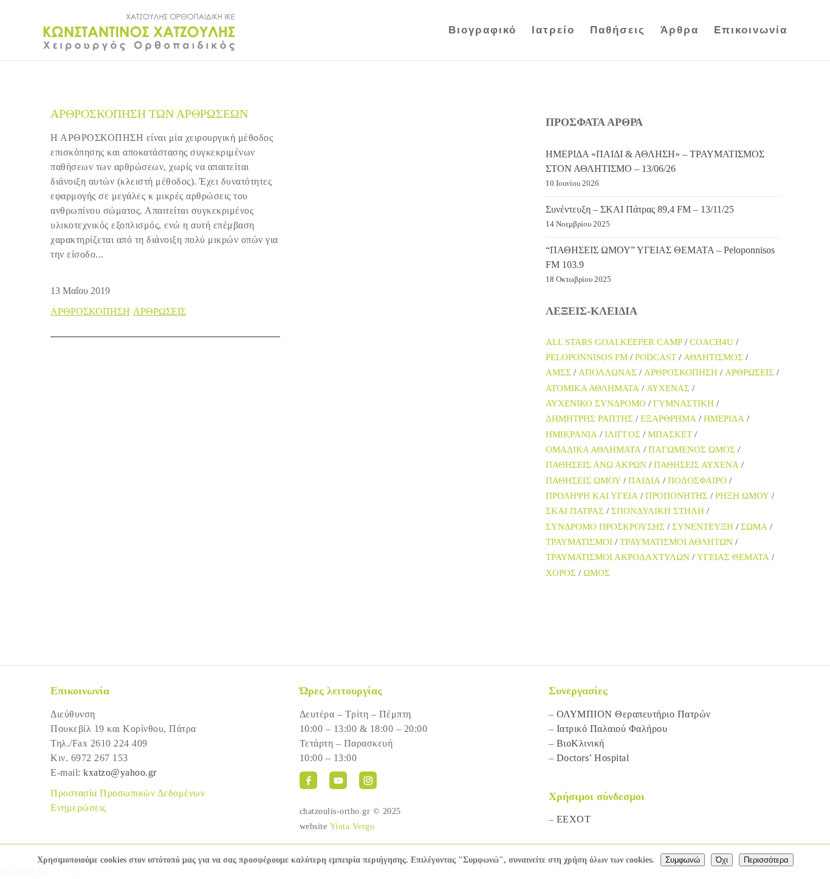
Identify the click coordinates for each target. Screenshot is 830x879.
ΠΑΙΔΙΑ (644, 480)
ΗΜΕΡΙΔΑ (724, 418)
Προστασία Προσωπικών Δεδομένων (127, 793)
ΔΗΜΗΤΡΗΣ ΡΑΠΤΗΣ (589, 418)
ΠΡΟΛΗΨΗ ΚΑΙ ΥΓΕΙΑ (592, 496)
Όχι (722, 859)
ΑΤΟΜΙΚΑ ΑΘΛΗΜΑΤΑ (592, 388)
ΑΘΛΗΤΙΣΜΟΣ (713, 357)
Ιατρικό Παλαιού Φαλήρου (612, 728)
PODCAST (655, 357)
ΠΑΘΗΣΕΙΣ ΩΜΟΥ (583, 480)
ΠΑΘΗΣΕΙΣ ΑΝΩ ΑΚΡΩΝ (596, 465)
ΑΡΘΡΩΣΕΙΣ (159, 311)
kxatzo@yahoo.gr (120, 772)
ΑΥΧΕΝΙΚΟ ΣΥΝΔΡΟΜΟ (596, 403)
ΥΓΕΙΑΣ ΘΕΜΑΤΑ (733, 557)
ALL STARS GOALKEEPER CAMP (614, 342)
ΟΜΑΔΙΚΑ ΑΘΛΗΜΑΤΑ (593, 449)
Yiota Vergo (352, 826)
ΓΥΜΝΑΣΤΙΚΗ (683, 403)
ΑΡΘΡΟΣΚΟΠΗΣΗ (90, 311)
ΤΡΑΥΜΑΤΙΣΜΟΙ (579, 542)
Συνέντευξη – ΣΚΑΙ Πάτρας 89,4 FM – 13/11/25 (640, 209)
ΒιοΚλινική (581, 743)
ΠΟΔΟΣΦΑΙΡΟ (697, 480)
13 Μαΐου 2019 (80, 291)
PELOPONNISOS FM (587, 357)
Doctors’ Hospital (593, 758)
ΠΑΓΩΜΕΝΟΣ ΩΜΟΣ (691, 449)
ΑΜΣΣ (558, 372)
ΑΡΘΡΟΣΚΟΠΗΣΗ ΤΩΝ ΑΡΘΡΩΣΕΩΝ (149, 113)
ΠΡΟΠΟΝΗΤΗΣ (676, 496)
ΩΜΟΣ (596, 573)
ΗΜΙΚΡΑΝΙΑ (571, 434)
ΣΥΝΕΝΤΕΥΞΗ (702, 527)
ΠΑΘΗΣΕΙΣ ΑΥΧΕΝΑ (696, 465)
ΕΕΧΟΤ (574, 819)
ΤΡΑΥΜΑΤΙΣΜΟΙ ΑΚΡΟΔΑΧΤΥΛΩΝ (618, 557)
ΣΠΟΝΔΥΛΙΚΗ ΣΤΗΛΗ (657, 511)
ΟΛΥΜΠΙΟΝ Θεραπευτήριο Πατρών (634, 714)
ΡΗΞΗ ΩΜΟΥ (742, 496)
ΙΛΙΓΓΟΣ (622, 434)
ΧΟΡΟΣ (561, 573)
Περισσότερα (766, 859)
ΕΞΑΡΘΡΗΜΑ (668, 418)
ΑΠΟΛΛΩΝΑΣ (607, 372)
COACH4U (711, 342)
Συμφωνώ (682, 859)
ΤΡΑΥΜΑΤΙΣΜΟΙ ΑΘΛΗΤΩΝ (676, 542)
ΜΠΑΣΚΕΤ (670, 434)
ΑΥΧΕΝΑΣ (668, 388)
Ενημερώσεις (78, 807)
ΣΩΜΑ (754, 527)
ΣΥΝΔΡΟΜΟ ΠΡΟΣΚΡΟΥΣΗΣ (605, 527)
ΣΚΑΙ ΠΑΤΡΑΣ (575, 511)
